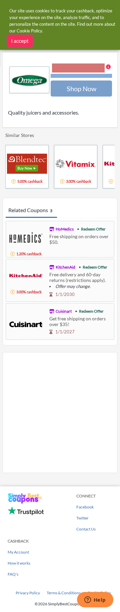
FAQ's (13, 574)
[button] (81, 71)
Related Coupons (30, 210)
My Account (18, 552)
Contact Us (86, 528)
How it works (19, 563)
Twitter (82, 517)
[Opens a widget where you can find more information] (95, 600)
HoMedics (65, 229)
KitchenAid (65, 267)
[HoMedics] (26, 237)
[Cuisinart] (26, 323)
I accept (20, 40)
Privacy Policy (28, 592)
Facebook (85, 506)
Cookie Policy (29, 30)
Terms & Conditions (64, 592)
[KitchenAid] (26, 275)
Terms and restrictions (81, 76)
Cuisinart (64, 311)
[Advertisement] (60, 412)
